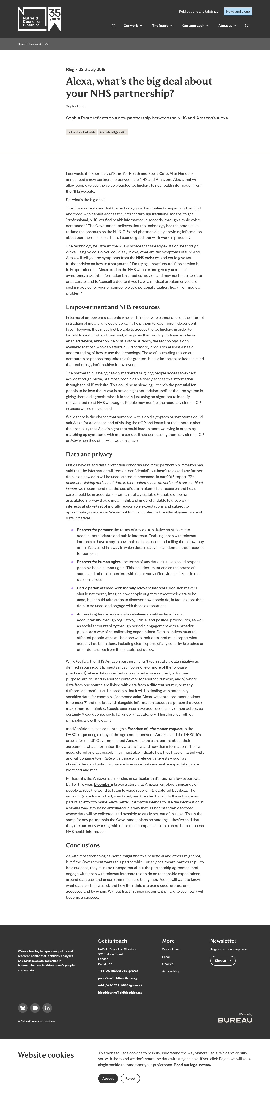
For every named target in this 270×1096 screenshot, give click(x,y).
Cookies (167, 963)
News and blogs (238, 11)
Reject (130, 1078)
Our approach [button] (193, 25)
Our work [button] (131, 25)
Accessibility (170, 971)
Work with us (170, 949)
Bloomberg (103, 784)
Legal (166, 956)
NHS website (147, 257)
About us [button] (225, 25)
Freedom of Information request (155, 728)
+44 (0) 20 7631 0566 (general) (120, 985)
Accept (108, 1078)
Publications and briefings (198, 11)
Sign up (220, 960)
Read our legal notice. (192, 1064)
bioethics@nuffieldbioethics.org (120, 992)
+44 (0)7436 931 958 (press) (118, 970)
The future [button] (160, 25)
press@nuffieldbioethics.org (117, 977)
